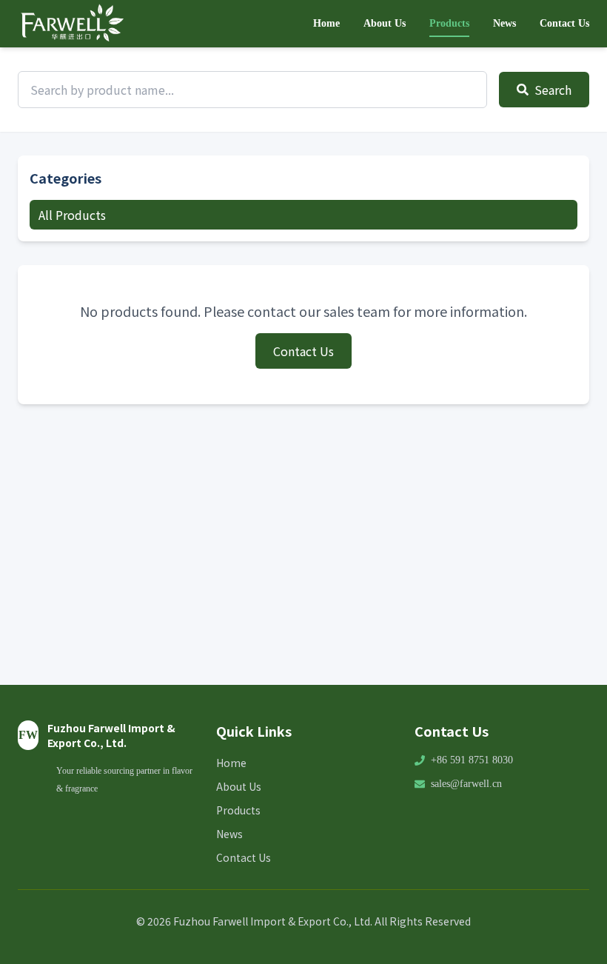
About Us (384, 23)
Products (449, 23)
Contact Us (564, 23)
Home (326, 23)
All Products (72, 215)
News (504, 23)
